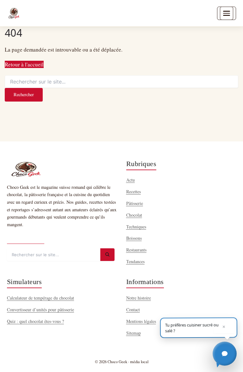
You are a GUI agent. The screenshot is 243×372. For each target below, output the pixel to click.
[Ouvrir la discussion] (225, 354)
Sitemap (133, 333)
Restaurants (136, 250)
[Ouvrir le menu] (226, 13)
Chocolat (134, 215)
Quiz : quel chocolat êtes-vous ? (35, 321)
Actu (130, 180)
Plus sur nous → (25, 238)
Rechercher (24, 94)
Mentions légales (141, 321)
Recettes (133, 192)
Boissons (134, 238)
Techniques (136, 227)
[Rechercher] (107, 254)
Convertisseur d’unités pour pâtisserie (40, 310)
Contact (133, 310)
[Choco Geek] (14, 13)
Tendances (135, 261)
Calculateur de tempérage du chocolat (40, 298)
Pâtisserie (134, 203)
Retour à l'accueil (24, 64)
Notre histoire (138, 298)
